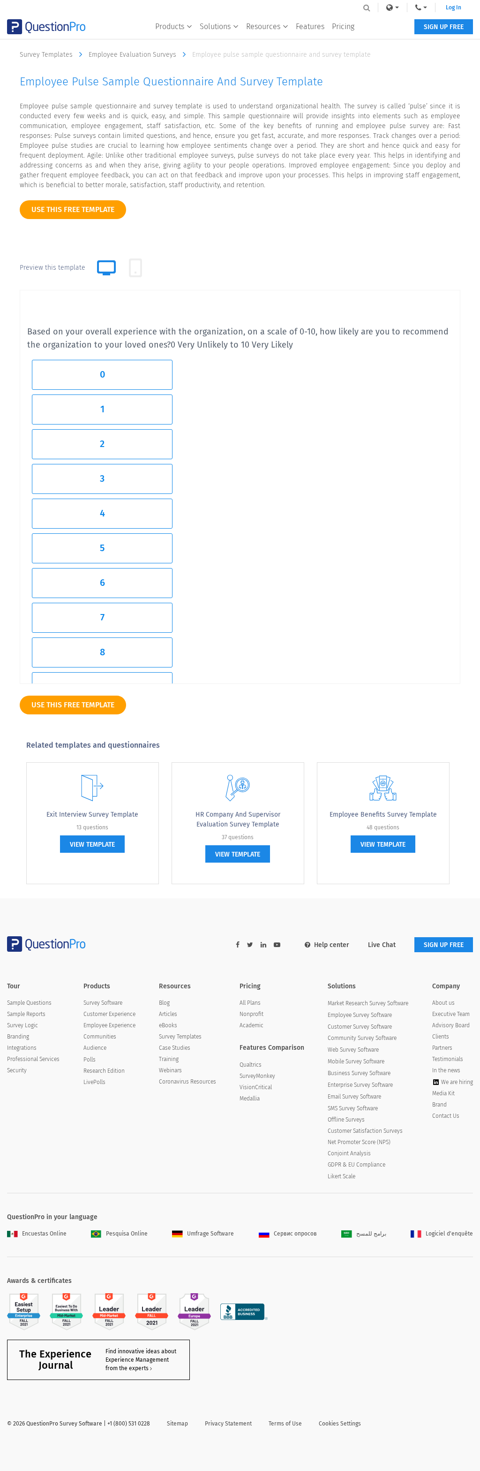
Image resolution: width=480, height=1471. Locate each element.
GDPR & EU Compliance (356, 1164)
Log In (453, 7)
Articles (168, 1014)
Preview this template (52, 268)
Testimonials (447, 1059)
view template (92, 845)
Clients (440, 1036)
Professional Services (33, 1059)
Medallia (250, 1098)
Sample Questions (29, 1003)
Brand (439, 1104)
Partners (442, 1048)
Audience (94, 1048)
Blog (164, 1003)
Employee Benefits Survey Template (383, 815)
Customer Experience (109, 1014)
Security (17, 1070)
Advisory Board (451, 1025)
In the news (446, 1070)
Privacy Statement (228, 1423)
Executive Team (451, 1014)
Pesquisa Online (127, 1233)
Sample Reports (26, 1014)
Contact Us (445, 1116)
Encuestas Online (44, 1233)
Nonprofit (251, 1014)
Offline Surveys (346, 1119)
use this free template (72, 209)
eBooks (168, 1025)
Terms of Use (285, 1423)
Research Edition (104, 1071)
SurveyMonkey (257, 1076)
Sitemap (177, 1423)
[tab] (135, 268)
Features (310, 26)
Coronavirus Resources (187, 1081)
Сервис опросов (295, 1233)
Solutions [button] (215, 26)
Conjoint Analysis (349, 1153)
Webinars (170, 1070)
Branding (18, 1036)
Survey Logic (22, 1025)
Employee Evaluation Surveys (133, 55)
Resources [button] (263, 26)
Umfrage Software (210, 1233)
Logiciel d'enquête (449, 1233)
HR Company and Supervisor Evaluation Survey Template (237, 819)
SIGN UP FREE (444, 27)
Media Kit (443, 1093)
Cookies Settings (340, 1423)
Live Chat (382, 945)
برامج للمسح (371, 1233)
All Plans (250, 1003)
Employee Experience (109, 1025)
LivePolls (94, 1082)
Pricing (343, 26)
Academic (251, 1025)
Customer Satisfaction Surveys (365, 1131)
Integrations (22, 1048)
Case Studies (174, 1048)
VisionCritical (256, 1087)
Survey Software (102, 1003)
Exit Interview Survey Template (92, 815)
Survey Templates (47, 55)
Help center (331, 945)
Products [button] (169, 26)
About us (443, 1003)
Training (169, 1059)
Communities (99, 1036)
